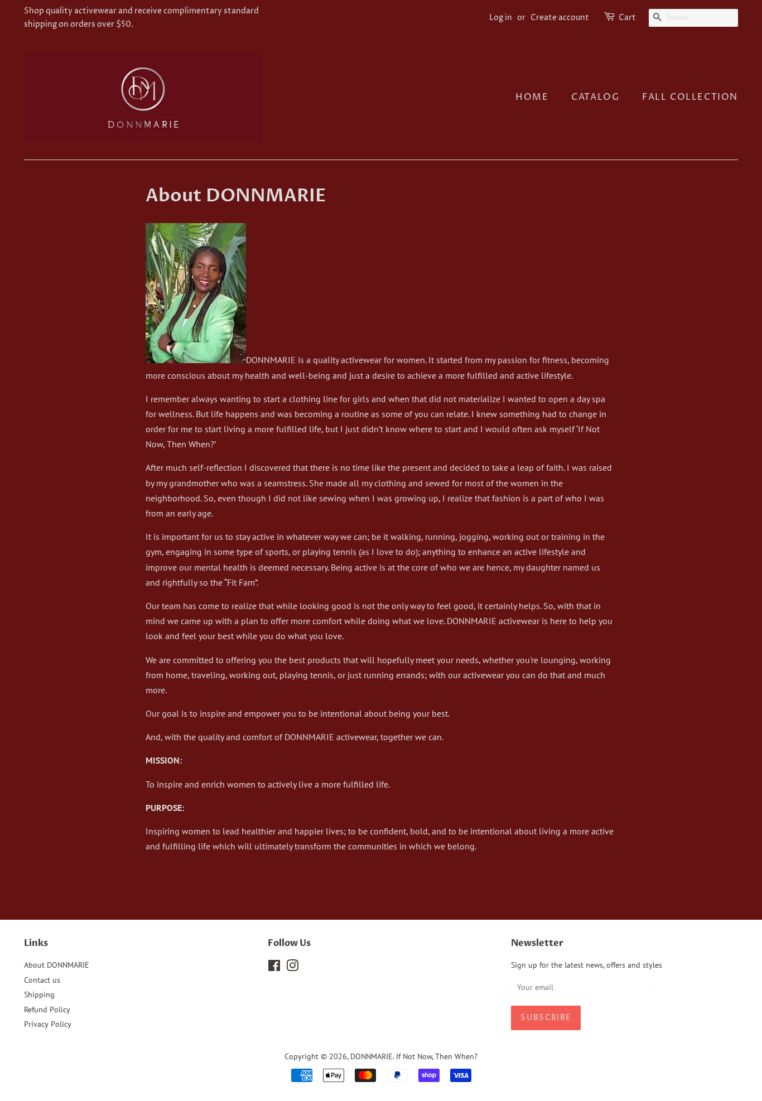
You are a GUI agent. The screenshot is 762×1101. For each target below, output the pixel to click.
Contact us (42, 980)
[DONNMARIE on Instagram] (292, 968)
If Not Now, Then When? (437, 1056)
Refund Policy (47, 1010)
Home (531, 97)
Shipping (39, 994)
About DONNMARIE (56, 965)
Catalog (595, 97)
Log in (500, 17)
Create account (559, 17)
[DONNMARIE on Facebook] (274, 968)
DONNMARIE (371, 1056)
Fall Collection (690, 97)
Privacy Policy (47, 1024)
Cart (627, 17)
